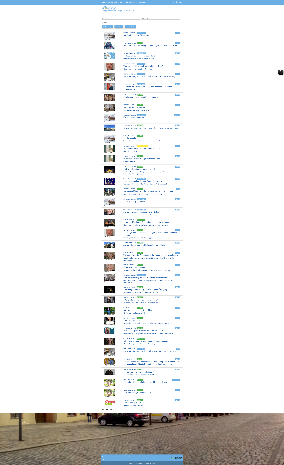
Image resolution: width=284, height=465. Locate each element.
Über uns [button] (121, 2)
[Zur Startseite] (117, 10)
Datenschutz (119, 457)
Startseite (104, 2)
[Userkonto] (176, 2)
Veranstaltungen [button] (112, 2)
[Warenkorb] (173, 2)
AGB (117, 459)
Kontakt (135, 2)
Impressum (105, 459)
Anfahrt (104, 457)
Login (131, 457)
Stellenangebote (143, 2)
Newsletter (129, 2)
